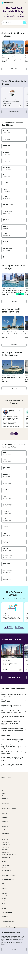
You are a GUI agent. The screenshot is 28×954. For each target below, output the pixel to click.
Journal (4, 861)
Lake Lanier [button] (4, 885)
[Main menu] (26, 2)
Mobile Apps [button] (5, 826)
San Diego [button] (4, 890)
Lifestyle (4, 867)
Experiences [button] (5, 833)
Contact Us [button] (4, 813)
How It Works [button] (5, 821)
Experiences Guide (6, 870)
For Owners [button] (4, 824)
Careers (4, 793)
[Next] (16, 433)
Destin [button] (3, 906)
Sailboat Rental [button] (5, 852)
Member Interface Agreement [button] (9, 808)
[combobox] (11, 23)
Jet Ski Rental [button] (5, 839)
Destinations (4, 872)
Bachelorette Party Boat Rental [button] (9, 854)
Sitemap (4, 811)
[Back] (12, 433)
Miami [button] (3, 883)
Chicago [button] (4, 898)
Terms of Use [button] (17, 937)
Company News (5, 865)
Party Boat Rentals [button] (6, 857)
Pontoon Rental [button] (5, 847)
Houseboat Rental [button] (6, 844)
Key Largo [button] (4, 903)
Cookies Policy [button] (5, 803)
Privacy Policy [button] (5, 800)
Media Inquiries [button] (5, 795)
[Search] (24, 22)
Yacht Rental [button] (5, 849)
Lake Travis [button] (4, 893)
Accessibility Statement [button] (7, 806)
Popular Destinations (8, 879)
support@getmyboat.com (8, 921)
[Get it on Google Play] (19, 627)
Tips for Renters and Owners (8, 875)
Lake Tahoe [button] (4, 888)
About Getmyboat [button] (6, 790)
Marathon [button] (4, 908)
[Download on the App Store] (8, 627)
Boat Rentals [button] (5, 837)
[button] (13, 47)
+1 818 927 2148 (5, 919)
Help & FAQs (5, 916)
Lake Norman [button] (5, 901)
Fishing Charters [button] (5, 842)
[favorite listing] (23, 56)
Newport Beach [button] (5, 895)
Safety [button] (3, 829)
